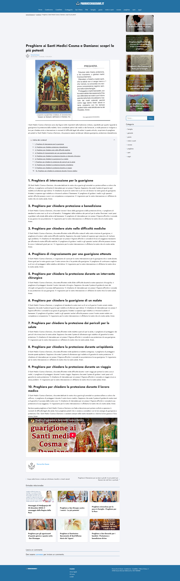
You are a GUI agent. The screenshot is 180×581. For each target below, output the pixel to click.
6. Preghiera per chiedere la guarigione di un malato (51, 159)
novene (118, 10)
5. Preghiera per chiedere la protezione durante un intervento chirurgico (57, 156)
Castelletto (59, 10)
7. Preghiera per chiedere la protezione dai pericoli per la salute (55, 162)
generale (130, 133)
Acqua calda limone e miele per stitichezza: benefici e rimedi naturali (48, 479)
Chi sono (72, 574)
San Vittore (78, 10)
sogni (140, 10)
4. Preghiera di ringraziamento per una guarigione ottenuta (53, 153)
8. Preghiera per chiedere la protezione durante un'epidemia (54, 165)
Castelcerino (49, 10)
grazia (100, 10)
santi (134, 10)
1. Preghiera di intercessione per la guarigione (49, 144)
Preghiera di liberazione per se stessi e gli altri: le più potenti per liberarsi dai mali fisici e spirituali (98, 479)
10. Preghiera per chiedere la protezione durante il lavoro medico (56, 171)
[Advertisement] (73, 29)
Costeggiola (69, 10)
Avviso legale (73, 572)
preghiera (127, 10)
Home (40, 10)
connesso (39, 554)
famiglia (93, 10)
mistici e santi (109, 10)
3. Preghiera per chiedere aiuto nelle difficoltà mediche (52, 150)
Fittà (86, 10)
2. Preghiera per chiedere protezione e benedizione (51, 147)
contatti (72, 577)
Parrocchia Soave (35, 55)
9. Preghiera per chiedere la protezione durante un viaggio (53, 168)
